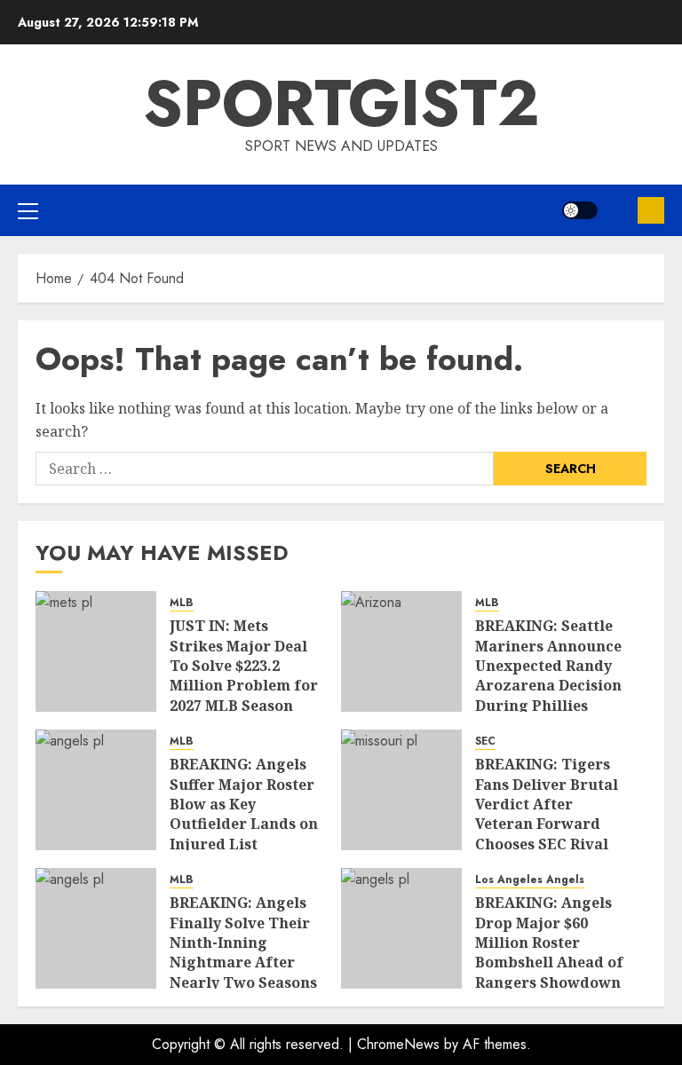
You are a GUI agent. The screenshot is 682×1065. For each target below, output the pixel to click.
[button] (28, 210)
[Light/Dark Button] (580, 210)
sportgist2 (341, 103)
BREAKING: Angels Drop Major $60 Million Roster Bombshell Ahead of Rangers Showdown (549, 942)
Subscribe (651, 210)
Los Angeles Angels (529, 880)
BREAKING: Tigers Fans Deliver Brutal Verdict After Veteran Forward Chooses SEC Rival (546, 804)
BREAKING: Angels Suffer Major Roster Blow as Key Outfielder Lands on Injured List (244, 804)
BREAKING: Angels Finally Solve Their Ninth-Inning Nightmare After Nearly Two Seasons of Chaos (243, 952)
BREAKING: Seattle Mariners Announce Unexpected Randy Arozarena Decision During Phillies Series (548, 675)
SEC (485, 741)
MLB (182, 603)
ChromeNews (398, 1044)
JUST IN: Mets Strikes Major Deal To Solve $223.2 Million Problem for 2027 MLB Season (244, 665)
